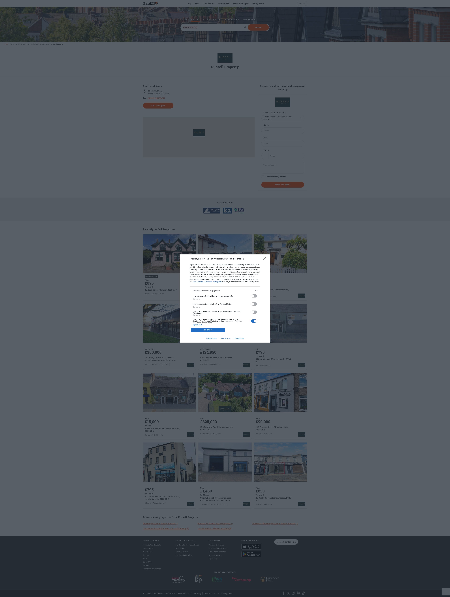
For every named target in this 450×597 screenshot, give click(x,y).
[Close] (265, 259)
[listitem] (225, 291)
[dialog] (225, 298)
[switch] (254, 296)
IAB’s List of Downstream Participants (207, 282)
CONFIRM (208, 330)
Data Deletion (211, 338)
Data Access (225, 338)
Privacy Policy (239, 338)
